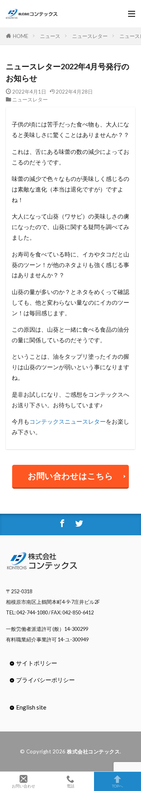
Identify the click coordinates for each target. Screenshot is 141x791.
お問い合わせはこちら (70, 475)
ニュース (50, 36)
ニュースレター (90, 36)
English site (31, 707)
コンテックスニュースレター (67, 421)
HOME (20, 35)
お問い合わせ (23, 786)
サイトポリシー (36, 662)
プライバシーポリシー (45, 679)
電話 (70, 786)
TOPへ (117, 786)
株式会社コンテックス (93, 751)
